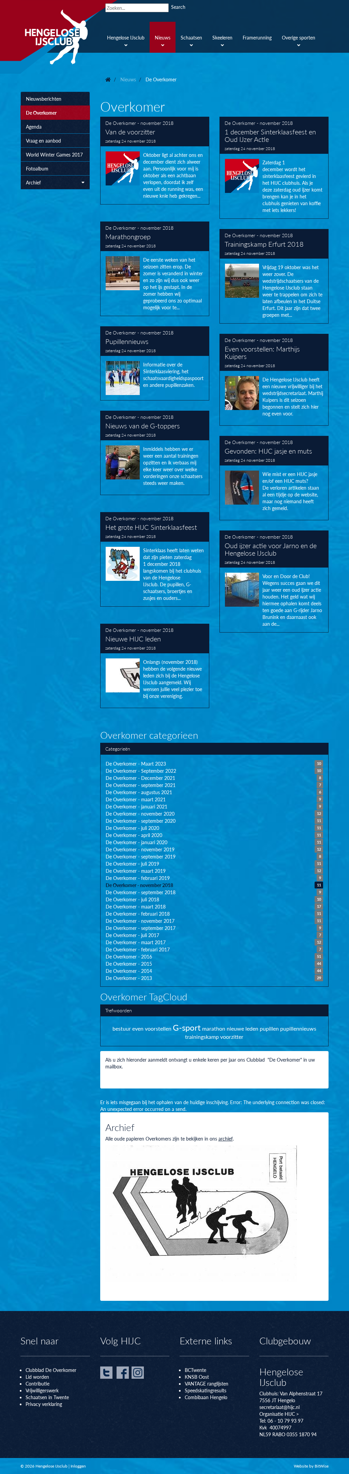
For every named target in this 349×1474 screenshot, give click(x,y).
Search (178, 6)
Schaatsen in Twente (47, 1397)
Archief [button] (33, 182)
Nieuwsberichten (43, 98)
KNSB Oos (196, 1376)
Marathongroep (154, 269)
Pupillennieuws (154, 363)
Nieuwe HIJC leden (154, 666)
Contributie (37, 1383)
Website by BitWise (311, 1466)
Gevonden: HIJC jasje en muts (274, 478)
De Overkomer (41, 112)
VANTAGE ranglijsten (206, 1383)
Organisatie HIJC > (279, 1413)
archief (225, 1138)
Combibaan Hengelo (206, 1397)
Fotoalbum (37, 168)
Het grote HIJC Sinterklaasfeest (154, 559)
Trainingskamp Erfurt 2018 (274, 276)
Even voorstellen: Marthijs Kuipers (274, 380)
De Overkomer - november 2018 (139, 122)
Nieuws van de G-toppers (154, 453)
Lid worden (37, 1376)
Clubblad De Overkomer (51, 1369)
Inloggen (78, 1466)
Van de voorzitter (154, 160)
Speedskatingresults (205, 1390)
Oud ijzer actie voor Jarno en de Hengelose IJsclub (274, 581)
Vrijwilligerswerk (42, 1390)
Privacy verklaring (44, 1404)
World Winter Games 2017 (54, 154)
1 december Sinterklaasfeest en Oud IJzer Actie (274, 168)
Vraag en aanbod (43, 140)
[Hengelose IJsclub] (68, 36)
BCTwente (195, 1369)
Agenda (34, 126)
